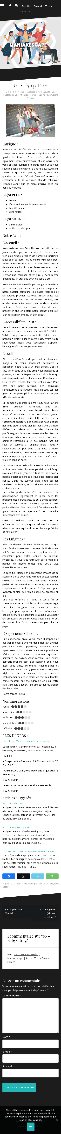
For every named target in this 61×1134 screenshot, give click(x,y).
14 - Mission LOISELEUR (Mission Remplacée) (28, 851)
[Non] (57, 1120)
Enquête (46, 92)
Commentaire (11, 995)
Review (49, 94)
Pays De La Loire (45, 883)
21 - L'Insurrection (12, 803)
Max (22, 92)
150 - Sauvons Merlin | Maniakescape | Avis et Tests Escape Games (28, 958)
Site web (7, 1066)
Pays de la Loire (37, 94)
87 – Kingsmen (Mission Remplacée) (48, 913)
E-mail (7, 1051)
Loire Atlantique (22, 94)
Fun (52, 92)
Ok (30, 1126)
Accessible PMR (34, 92)
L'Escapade (8, 94)
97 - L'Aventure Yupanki (15, 827)
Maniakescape (30, 36)
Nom (6, 1036)
